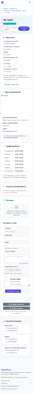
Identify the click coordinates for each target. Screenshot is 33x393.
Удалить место (17, 308)
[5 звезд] (14, 231)
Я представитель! (17, 304)
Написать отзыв (24, 28)
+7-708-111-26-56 (9, 44)
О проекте (4, 383)
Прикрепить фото (11, 266)
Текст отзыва (10, 251)
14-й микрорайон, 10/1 (9, 131)
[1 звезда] (6, 231)
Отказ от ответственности (9, 388)
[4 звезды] (12, 231)
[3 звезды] (10, 231)
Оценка (8, 228)
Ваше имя (9, 235)
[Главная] (2, 2)
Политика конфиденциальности (10, 386)
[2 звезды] (8, 231)
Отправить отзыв (13, 291)
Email (7, 242)
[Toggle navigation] (29, 2)
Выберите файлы (14, 270)
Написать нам (5, 380)
